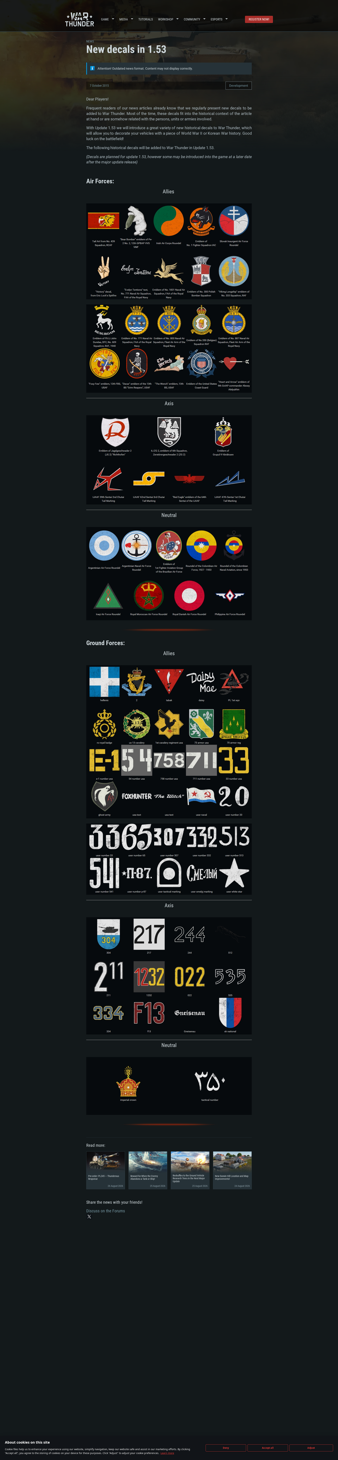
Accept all (268, 1447)
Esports (216, 19)
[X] (89, 1217)
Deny (226, 1447)
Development (238, 85)
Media (123, 19)
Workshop (165, 19)
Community (192, 19)
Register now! (259, 19)
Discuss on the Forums (105, 1210)
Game (105, 19)
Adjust (311, 1447)
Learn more (167, 1453)
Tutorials (145, 19)
